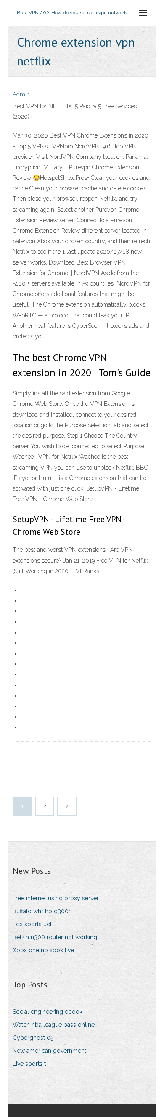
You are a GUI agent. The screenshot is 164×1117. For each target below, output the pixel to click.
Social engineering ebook (47, 1011)
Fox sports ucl (32, 924)
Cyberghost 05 (33, 1037)
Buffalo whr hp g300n (42, 911)
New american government (49, 1050)
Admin (21, 94)
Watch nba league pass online (54, 1024)
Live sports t (29, 1063)
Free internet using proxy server (56, 898)
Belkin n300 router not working (55, 937)
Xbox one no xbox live (43, 950)
